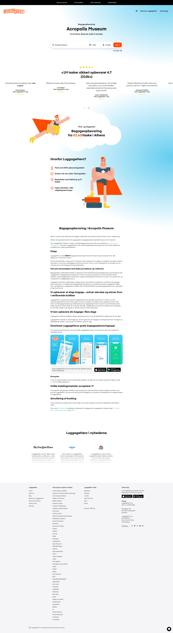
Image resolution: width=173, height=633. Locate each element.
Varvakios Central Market (60, 508)
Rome (86, 503)
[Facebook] (132, 526)
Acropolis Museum (58, 521)
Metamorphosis (57, 612)
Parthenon (56, 523)
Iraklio (54, 566)
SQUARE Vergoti (57, 546)
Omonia (55, 534)
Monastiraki (56, 619)
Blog (30, 496)
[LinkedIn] (143, 526)
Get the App (164, 11)
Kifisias (55, 569)
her (51, 382)
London (86, 496)
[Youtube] (140, 526)
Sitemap (31, 506)
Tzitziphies (56, 589)
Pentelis (55, 549)
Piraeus (55, 528)
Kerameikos (56, 604)
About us (31, 493)
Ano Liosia (56, 584)
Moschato (55, 587)
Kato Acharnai (57, 574)
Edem (54, 597)
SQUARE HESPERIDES (59, 579)
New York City (88, 498)
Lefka (54, 559)
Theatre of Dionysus (58, 498)
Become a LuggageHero (148, 11)
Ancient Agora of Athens (60, 491)
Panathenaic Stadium (59, 518)
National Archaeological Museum (62, 516)
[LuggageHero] (14, 13)
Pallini (54, 536)
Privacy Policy (33, 503)
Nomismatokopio (58, 614)
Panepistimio (56, 541)
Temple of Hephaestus (59, 506)
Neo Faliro (56, 594)
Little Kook (56, 511)
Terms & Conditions (35, 501)
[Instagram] (137, 526)
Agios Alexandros (58, 551)
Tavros (54, 554)
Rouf (54, 576)
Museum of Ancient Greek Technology (64, 493)
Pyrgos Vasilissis (57, 556)
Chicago (86, 493)
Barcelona (87, 491)
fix (53, 609)
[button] (169, 629)
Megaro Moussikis (58, 599)
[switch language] (136, 11)
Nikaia (54, 571)
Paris (85, 501)
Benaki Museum (57, 501)
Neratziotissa (56, 602)
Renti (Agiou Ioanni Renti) (60, 564)
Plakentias (56, 592)
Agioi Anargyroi (57, 544)
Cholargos (56, 617)
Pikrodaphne (56, 561)
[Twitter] (135, 526)
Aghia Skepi (56, 582)
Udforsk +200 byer (89, 508)
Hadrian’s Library (58, 503)
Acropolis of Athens (58, 526)
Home (31, 491)
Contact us (125, 526)
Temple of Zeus (57, 513)
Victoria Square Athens (59, 496)
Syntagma (56, 539)
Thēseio (55, 531)
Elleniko (55, 607)
